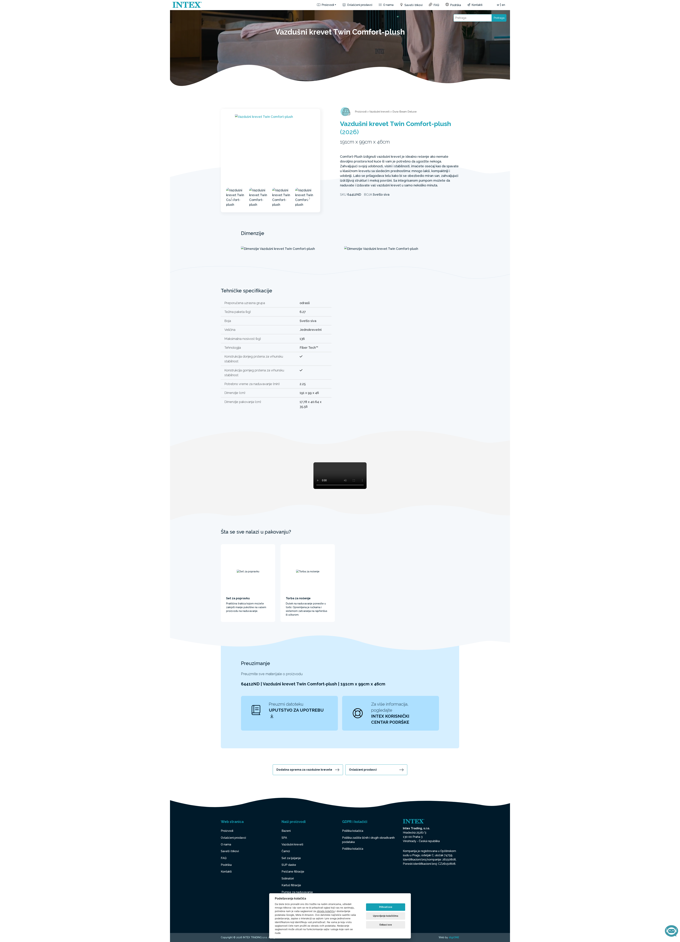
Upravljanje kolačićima (385, 915)
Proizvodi (327, 5)
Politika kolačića (352, 830)
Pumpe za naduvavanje (297, 892)
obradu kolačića (326, 911)
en (503, 5)
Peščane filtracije (293, 871)
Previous (232, 198)
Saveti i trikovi (413, 5)
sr (498, 5)
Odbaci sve (385, 924)
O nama (387, 5)
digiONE (454, 937)
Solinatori (288, 878)
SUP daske (289, 865)
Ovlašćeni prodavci (359, 5)
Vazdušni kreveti (379, 111)
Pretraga (499, 17)
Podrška (455, 5)
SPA (284, 837)
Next (309, 198)
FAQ (436, 5)
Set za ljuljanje (291, 858)
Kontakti (476, 5)
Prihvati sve (385, 906)
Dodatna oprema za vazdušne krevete (304, 769)
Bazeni (286, 830)
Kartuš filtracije (291, 885)
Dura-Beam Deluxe (404, 111)
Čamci (286, 851)
